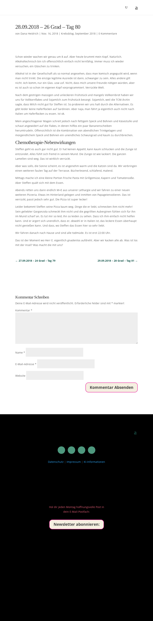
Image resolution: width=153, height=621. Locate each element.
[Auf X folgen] (81, 450)
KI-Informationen (94, 462)
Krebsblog (67, 33)
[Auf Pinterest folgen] (71, 450)
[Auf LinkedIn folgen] (61, 450)
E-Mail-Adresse (25, 364)
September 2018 (85, 33)
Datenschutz (56, 462)
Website (20, 375)
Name (20, 352)
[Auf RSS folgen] (91, 450)
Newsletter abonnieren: (77, 524)
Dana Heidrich (29, 33)
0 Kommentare (108, 33)
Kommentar (23, 310)
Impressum (74, 462)
